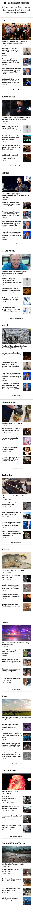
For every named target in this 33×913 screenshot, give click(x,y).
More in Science (16, 615)
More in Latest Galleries (16, 836)
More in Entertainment (16, 468)
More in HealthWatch (16, 318)
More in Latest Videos (16, 909)
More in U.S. (16, 90)
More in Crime (16, 689)
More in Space (16, 763)
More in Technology (16, 542)
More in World (16, 395)
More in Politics (16, 244)
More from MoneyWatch (16, 166)
